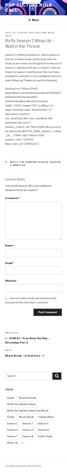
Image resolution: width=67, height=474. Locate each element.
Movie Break (26, 417)
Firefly (10, 417)
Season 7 (12, 436)
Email (9, 263)
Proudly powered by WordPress (23, 465)
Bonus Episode (27, 397)
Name (10, 245)
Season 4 (12, 429)
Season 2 (27, 423)
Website (10, 280)
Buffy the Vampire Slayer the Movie (27, 410)
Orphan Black (46, 417)
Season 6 (43, 429)
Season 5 (28, 429)
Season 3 (42, 423)
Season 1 (12, 423)
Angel (10, 397)
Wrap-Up (19, 165)
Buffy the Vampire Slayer (29, 162)
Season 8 (27, 436)
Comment (12, 198)
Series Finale (45, 436)
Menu (35, 19)
